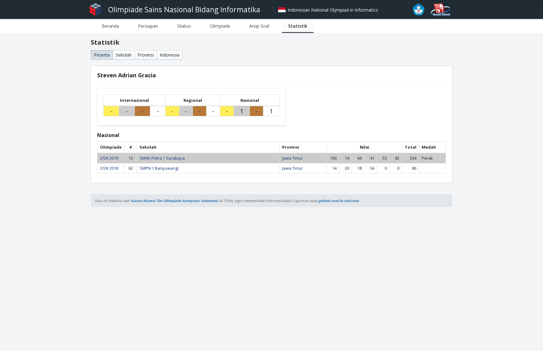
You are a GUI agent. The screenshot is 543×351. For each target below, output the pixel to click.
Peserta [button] (102, 55)
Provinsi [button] (146, 55)
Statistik (297, 26)
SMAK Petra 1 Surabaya (162, 158)
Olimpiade (220, 26)
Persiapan (148, 26)
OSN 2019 (109, 158)
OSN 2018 (109, 168)
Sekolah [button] (124, 55)
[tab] (110, 26)
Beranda (110, 26)
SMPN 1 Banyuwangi (159, 168)
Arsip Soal (259, 26)
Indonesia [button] (169, 55)
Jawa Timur (292, 158)
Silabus (184, 26)
